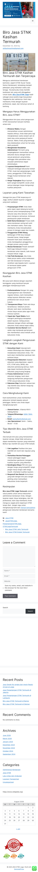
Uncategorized (8, 782)
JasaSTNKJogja (11, 521)
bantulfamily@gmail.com (22, 419)
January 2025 (8, 742)
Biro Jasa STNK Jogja (21, 95)
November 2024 (9, 748)
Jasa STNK (9, 518)
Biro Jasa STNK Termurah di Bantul (16, 701)
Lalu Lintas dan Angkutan (12, 776)
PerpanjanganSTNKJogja (12, 524)
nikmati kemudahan (28, 508)
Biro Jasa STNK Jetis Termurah (16, 529)
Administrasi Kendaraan (11, 770)
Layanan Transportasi (11, 779)
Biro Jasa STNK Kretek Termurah (17, 532)
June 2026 (7, 735)
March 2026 (7, 739)
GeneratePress (19, 869)
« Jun (18, 829)
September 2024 (9, 754)
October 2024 (8, 751)
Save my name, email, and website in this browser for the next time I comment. (19, 588)
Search (5, 607)
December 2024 (9, 745)
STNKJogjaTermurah (10, 526)
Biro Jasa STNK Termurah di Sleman (16, 704)
